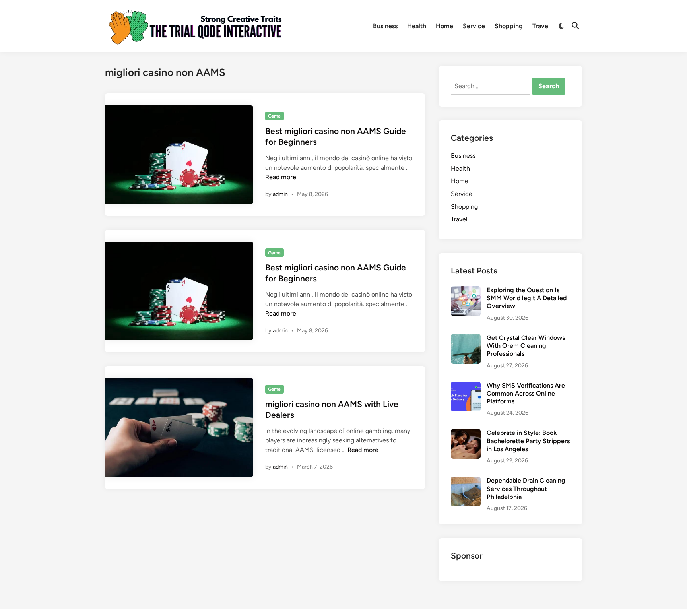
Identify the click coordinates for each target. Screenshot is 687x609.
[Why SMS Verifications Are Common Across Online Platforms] (466, 386)
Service (474, 26)
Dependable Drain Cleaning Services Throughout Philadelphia (526, 488)
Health (416, 26)
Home (444, 26)
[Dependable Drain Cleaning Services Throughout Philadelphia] (466, 481)
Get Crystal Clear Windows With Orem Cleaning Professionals (526, 346)
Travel (541, 26)
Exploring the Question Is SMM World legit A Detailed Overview (527, 298)
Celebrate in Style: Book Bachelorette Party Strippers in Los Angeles (528, 441)
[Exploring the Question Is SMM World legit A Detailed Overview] (466, 291)
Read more (280, 177)
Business (385, 26)
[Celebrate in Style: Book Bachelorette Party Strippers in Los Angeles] (466, 433)
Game (274, 116)
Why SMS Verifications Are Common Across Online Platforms (526, 393)
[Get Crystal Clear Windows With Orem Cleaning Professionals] (466, 338)
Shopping (509, 26)
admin (280, 194)
